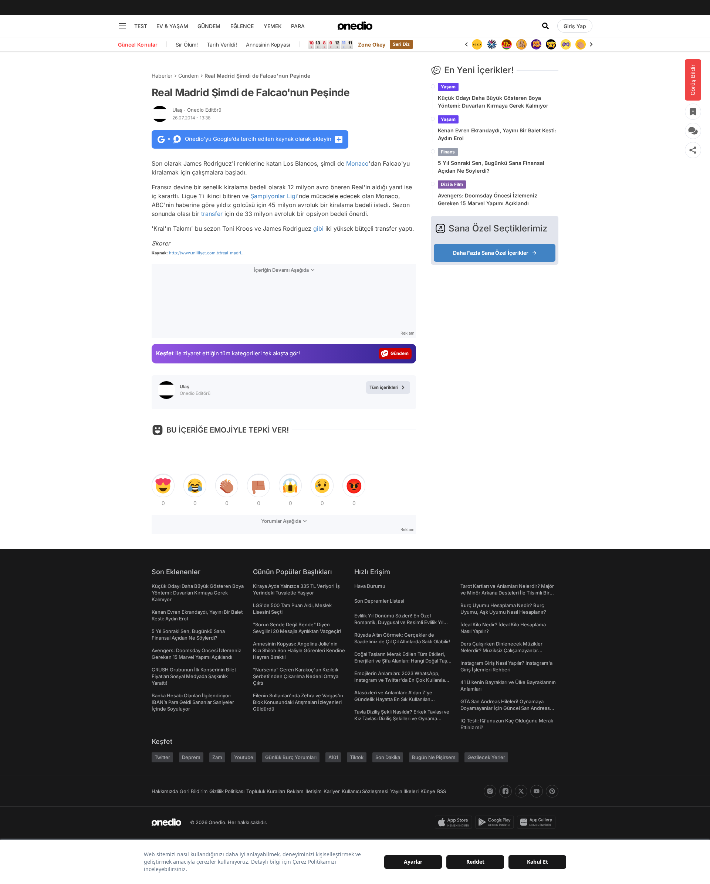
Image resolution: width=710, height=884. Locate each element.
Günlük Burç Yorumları (291, 757)
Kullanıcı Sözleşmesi (365, 791)
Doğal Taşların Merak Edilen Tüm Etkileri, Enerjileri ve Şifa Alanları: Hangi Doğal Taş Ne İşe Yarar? (400, 660)
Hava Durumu (369, 586)
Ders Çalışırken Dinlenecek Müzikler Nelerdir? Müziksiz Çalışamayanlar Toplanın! (501, 650)
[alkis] (580, 44)
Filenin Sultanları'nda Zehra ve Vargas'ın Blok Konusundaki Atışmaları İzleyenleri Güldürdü (298, 702)
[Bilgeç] (521, 44)
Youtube (243, 757)
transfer (212, 213)
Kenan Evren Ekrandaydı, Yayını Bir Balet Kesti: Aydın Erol (497, 134)
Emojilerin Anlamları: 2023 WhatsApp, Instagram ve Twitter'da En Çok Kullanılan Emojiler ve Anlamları (401, 680)
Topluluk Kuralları (265, 791)
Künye (427, 791)
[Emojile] (551, 44)
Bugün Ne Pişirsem (434, 757)
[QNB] (491, 44)
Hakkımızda (165, 791)
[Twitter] (521, 791)
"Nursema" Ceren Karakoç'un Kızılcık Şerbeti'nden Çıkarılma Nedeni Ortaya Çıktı (295, 676)
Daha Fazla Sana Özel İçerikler (490, 253)
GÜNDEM (208, 26)
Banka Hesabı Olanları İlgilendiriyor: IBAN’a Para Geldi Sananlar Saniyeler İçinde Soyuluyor (193, 702)
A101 (333, 757)
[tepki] (163, 485)
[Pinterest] (552, 791)
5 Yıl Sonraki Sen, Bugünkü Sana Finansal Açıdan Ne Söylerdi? (491, 167)
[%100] (477, 44)
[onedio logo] (355, 26)
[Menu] (122, 25)
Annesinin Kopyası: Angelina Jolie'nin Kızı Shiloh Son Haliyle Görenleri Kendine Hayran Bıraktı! (299, 650)
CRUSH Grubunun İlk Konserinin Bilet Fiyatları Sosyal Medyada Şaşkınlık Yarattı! (194, 676)
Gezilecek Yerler (486, 757)
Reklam (295, 791)
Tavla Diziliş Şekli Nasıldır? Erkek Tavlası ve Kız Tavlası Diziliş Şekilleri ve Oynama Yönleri (401, 718)
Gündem (188, 75)
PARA (298, 26)
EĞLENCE (242, 26)
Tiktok (357, 757)
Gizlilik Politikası (226, 791)
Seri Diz (401, 44)
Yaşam (448, 86)
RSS (441, 791)
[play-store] (496, 822)
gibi (318, 228)
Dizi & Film (452, 184)
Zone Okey (371, 44)
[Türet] (506, 44)
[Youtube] (536, 791)
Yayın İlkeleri (404, 791)
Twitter (162, 757)
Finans (448, 152)
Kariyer (332, 791)
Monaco (357, 163)
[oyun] (565, 44)
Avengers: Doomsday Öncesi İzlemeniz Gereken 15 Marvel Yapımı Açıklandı (487, 199)
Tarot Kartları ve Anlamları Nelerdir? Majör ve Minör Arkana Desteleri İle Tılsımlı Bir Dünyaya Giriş (507, 592)
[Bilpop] (536, 44)
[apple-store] (455, 822)
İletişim (313, 791)
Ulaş (197, 110)
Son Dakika (387, 757)
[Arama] (545, 26)
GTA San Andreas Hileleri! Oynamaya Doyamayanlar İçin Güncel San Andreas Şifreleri (505, 708)
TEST (140, 26)
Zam (217, 757)
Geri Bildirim (193, 791)
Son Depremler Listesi (379, 601)
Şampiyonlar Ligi (273, 196)
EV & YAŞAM (172, 26)
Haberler (162, 75)
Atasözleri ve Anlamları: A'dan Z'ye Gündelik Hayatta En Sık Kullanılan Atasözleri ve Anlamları (393, 699)
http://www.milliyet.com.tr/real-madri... (206, 252)
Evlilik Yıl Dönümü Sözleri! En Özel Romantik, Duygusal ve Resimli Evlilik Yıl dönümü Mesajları (398, 622)
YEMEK (273, 26)
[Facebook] (505, 791)
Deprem (191, 757)
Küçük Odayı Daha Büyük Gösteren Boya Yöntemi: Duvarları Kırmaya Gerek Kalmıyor (493, 102)
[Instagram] (490, 791)
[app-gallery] (537, 822)
